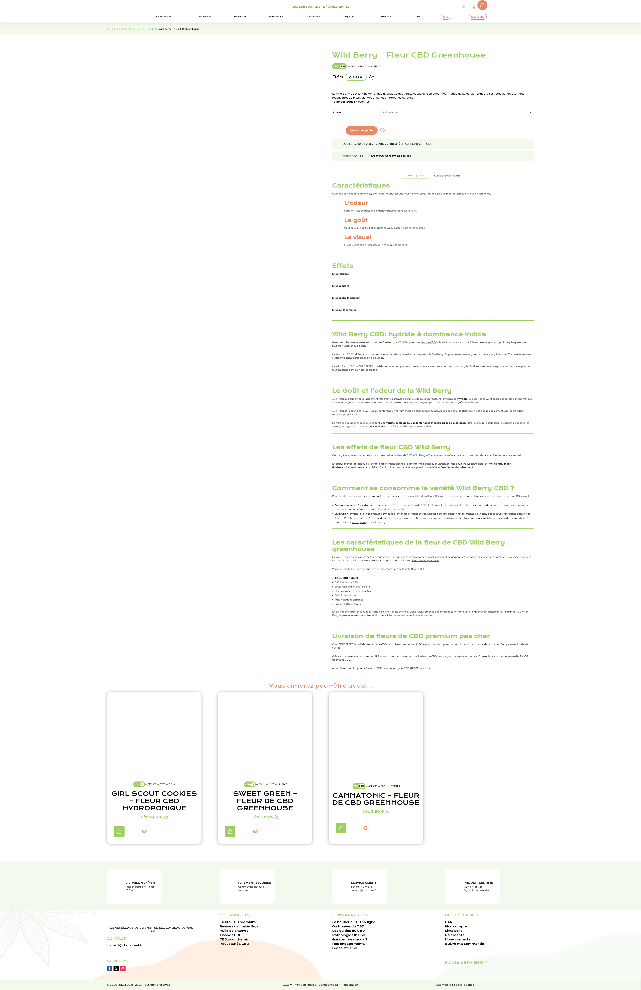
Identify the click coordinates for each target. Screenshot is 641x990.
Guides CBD (478, 17)
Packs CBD (387, 16)
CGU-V (287, 984)
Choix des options (118, 830)
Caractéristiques (447, 175)
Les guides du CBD (348, 931)
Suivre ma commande (464, 944)
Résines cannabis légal (239, 926)
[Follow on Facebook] (109, 968)
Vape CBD (350, 16)
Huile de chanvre (234, 931)
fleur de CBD (428, 342)
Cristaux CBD (314, 16)
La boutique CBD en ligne (353, 922)
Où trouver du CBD (348, 926)
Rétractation (349, 984)
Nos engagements (348, 944)
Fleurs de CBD (164, 16)
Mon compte (456, 926)
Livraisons (454, 931)
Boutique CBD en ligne (129, 29)
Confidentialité (329, 984)
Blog (445, 17)
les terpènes (359, 522)
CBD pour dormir (234, 939)
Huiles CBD (240, 16)
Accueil (111, 29)
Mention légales (305, 984)
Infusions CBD (277, 16)
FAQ (449, 922)
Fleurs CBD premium (238, 922)
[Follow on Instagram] (123, 968)
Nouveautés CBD (234, 944)
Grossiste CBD (344, 948)
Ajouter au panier (361, 130)
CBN (418, 16)
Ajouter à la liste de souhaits (382, 130)
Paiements (454, 935)
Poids (336, 112)
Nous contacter (458, 939)
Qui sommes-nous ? (349, 939)
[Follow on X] (116, 968)
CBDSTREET (411, 668)
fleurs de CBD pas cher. (425, 560)
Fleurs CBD (151, 29)
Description (415, 175)
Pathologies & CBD (348, 935)
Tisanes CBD (231, 935)
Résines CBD (205, 16)
